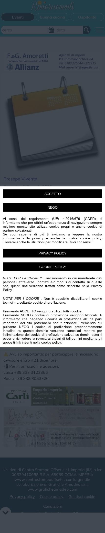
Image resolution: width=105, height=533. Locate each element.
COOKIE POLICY (52, 267)
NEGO (53, 207)
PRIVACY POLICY (52, 253)
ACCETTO (52, 194)
